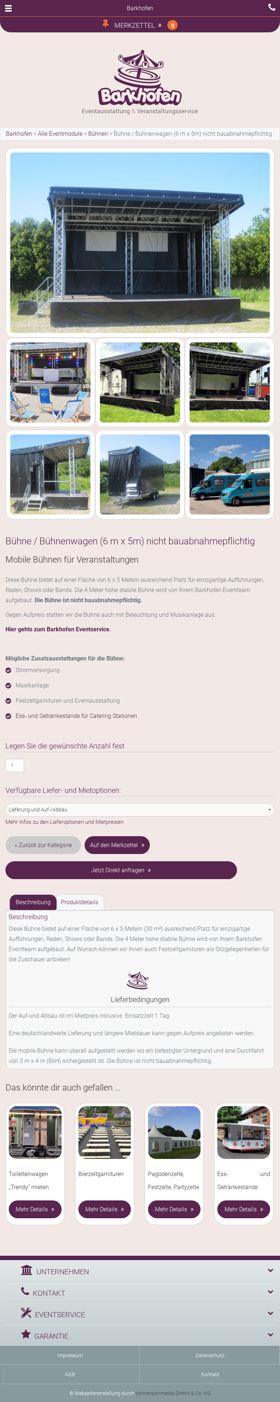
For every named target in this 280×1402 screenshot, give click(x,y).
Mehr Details (32, 1209)
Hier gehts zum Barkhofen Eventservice (57, 629)
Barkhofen (19, 133)
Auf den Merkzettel (114, 845)
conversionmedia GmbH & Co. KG (173, 1393)
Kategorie (59, 845)
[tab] (33, 902)
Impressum (70, 1355)
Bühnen (98, 133)
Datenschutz (210, 1355)
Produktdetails (79, 902)
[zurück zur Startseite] (140, 82)
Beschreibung (33, 902)
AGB (70, 1374)
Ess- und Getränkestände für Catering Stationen (76, 715)
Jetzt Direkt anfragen (117, 870)
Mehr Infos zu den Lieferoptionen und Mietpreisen (64, 822)
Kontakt (210, 1374)
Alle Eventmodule (60, 133)
